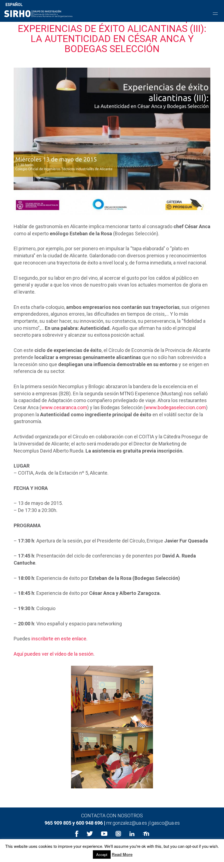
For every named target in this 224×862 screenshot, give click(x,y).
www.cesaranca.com (64, 407)
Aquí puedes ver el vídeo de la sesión (53, 654)
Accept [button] (101, 854)
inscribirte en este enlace (58, 638)
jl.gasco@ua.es (164, 823)
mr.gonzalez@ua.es (127, 823)
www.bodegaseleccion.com (175, 407)
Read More (122, 854)
